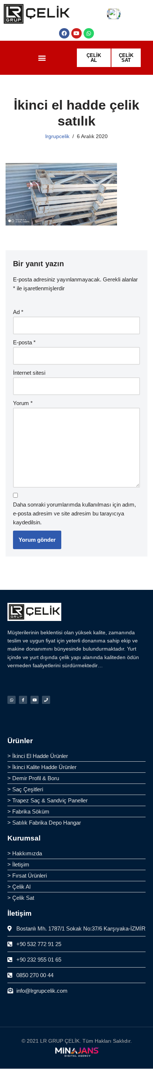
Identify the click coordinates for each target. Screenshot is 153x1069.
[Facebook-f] (23, 700)
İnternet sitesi (29, 373)
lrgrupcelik (57, 136)
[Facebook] (64, 33)
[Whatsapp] (89, 33)
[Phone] (46, 700)
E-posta (24, 342)
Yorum (23, 403)
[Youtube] (76, 33)
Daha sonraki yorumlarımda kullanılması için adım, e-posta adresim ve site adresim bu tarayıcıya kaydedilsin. (74, 513)
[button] (41, 58)
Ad (18, 312)
